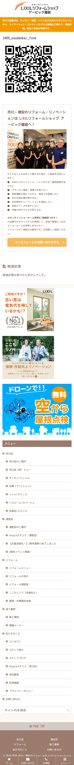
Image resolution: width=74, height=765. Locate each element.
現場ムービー (16, 625)
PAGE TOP (38, 726)
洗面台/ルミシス (18, 511)
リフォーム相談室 (18, 584)
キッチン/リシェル (19, 478)
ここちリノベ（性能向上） (23, 592)
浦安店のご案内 (17, 527)
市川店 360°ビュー (20, 469)
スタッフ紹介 (16, 649)
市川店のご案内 (17, 461)
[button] (68, 710)
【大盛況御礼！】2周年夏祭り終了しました (32, 543)
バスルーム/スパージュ (21, 502)
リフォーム (12, 560)
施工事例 (10, 609)
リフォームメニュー (20, 568)
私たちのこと (13, 633)
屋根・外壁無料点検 (20, 601)
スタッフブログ (17, 658)
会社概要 (14, 674)
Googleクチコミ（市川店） (24, 666)
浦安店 (9, 519)
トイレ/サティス (18, 494)
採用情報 (14, 683)
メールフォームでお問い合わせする (37, 242)
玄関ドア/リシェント (20, 486)
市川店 (9, 453)
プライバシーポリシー (21, 691)
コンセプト (15, 641)
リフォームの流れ (18, 576)
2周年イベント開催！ (20, 552)
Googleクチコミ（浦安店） (24, 535)
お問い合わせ (13, 699)
